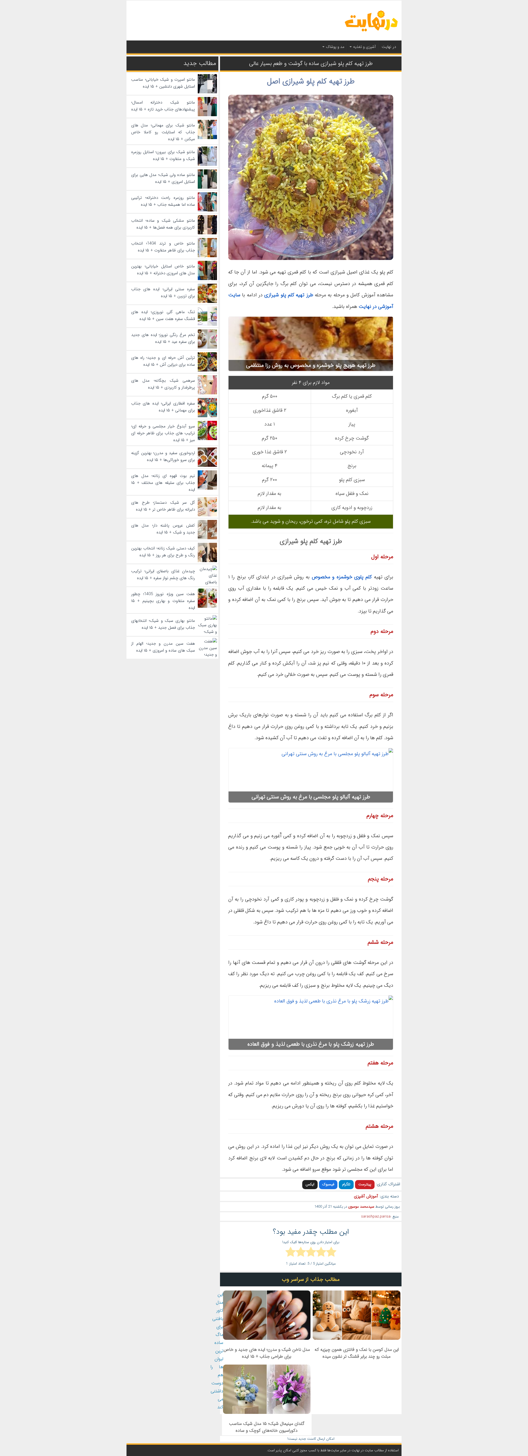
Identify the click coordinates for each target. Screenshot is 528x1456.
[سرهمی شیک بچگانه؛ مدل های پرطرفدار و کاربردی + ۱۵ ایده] (207, 393)
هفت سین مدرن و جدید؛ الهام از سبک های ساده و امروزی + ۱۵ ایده (163, 647)
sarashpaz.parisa (376, 1216)
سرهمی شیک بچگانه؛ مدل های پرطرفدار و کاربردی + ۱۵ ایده (163, 384)
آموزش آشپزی (366, 1196)
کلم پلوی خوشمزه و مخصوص (342, 577)
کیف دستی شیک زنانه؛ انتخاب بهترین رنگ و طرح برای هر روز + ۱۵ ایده (163, 551)
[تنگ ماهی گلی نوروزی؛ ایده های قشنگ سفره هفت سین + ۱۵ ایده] (207, 324)
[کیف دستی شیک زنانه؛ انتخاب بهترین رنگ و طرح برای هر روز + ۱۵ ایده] (207, 561)
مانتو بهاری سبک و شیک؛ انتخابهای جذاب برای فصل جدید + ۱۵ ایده (163, 624)
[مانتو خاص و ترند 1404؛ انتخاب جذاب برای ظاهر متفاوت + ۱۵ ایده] (207, 256)
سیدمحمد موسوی (361, 1207)
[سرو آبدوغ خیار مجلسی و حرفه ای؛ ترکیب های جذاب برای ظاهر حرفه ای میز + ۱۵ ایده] (207, 439)
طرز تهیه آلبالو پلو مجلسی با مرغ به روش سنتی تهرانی (311, 797)
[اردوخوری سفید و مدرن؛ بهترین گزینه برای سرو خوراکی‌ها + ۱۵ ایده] (207, 465)
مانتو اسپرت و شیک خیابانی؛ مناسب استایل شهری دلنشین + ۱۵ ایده (163, 83)
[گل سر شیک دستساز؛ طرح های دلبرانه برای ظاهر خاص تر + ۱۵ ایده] (207, 515)
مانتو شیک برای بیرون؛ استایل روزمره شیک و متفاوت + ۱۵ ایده (163, 155)
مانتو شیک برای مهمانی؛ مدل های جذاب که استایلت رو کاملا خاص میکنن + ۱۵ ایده (163, 132)
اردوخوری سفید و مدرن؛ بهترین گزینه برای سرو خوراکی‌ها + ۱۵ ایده (163, 456)
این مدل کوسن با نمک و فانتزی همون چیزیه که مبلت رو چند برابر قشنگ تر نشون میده (357, 1353)
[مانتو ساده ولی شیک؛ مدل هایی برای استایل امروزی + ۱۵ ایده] (207, 187)
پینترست (364, 1184)
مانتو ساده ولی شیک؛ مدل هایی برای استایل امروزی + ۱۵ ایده (163, 178)
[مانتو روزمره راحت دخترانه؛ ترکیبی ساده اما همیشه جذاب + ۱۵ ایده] (207, 210)
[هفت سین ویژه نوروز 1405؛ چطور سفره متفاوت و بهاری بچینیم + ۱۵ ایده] (207, 606)
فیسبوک (328, 1184)
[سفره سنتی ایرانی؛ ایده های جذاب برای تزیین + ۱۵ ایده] (207, 302)
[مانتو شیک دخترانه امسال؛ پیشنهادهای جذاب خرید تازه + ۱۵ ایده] (207, 115)
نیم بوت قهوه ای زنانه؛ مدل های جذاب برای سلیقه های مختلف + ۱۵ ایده (163, 483)
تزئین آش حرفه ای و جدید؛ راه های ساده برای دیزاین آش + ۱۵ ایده (163, 361)
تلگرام (346, 1184)
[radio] (331, 1253)
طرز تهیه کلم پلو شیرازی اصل (311, 81)
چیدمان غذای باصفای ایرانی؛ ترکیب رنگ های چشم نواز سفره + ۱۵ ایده (163, 574)
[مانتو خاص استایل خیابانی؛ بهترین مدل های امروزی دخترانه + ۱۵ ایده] (207, 279)
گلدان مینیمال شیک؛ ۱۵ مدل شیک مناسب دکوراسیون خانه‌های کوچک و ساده (266, 1427)
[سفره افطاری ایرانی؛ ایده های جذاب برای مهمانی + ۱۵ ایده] (207, 416)
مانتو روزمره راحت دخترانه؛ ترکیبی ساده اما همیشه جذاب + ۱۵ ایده (163, 201)
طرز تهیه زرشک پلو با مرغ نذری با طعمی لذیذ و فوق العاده (311, 1044)
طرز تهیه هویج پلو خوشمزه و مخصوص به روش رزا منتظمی (310, 365)
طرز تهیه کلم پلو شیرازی (288, 295)
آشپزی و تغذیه (364, 47)
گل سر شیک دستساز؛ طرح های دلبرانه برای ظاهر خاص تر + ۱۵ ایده (163, 506)
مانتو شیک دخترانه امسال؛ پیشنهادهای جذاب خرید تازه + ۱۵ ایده (163, 106)
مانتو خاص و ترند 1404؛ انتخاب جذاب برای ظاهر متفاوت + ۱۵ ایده (163, 247)
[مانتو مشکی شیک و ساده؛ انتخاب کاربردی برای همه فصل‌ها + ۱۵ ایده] (207, 233)
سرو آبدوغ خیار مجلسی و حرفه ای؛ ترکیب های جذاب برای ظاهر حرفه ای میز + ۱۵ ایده (163, 433)
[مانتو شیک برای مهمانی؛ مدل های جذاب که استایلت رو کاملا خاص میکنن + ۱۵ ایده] (207, 138)
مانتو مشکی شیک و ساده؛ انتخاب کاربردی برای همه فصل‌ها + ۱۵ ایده (163, 224)
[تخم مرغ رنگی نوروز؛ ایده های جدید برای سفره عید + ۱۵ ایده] (207, 347)
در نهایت (389, 47)
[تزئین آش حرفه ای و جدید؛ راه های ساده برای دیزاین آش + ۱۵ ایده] (207, 370)
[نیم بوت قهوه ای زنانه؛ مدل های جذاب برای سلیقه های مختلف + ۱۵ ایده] (207, 488)
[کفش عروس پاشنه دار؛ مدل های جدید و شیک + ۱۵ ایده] (207, 538)
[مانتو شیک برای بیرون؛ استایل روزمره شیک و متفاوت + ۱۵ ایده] (207, 164)
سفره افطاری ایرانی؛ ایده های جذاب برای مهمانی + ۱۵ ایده (163, 407)
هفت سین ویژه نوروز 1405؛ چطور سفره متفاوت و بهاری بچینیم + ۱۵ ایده (163, 601)
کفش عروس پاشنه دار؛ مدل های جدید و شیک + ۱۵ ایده (163, 529)
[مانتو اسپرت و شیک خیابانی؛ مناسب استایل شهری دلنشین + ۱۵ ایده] (207, 92)
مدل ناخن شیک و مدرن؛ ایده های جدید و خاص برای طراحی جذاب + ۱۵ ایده (267, 1353)
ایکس (310, 1184)
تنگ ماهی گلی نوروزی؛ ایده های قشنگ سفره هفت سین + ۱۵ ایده (163, 315)
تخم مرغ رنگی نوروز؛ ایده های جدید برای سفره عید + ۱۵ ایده (163, 338)
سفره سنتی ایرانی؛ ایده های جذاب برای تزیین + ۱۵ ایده (163, 292)
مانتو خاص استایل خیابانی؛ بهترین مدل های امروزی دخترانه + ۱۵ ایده (163, 269)
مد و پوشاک (335, 47)
